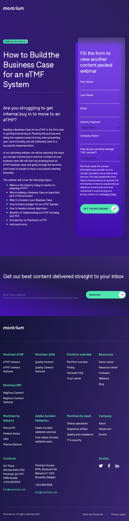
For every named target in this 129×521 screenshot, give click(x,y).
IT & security (74, 439)
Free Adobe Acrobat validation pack (47, 439)
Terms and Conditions (92, 514)
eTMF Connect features (11, 369)
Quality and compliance (80, 434)
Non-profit (9, 427)
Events (103, 434)
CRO (5, 438)
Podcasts (104, 372)
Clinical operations (77, 423)
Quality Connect (44, 361)
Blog (101, 383)
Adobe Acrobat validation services (45, 429)
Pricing (70, 367)
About (102, 423)
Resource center (108, 367)
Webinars (104, 378)
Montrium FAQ (75, 372)
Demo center (106, 361)
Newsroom (105, 428)
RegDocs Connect (13, 392)
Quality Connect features (44, 369)
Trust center (74, 378)
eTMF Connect (11, 361)
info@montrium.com (14, 489)
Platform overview (77, 361)
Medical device (11, 433)
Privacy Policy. (109, 194)
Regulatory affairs (77, 428)
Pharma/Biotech (12, 444)
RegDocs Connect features (13, 400)
